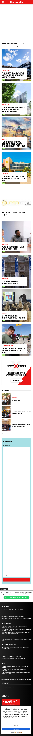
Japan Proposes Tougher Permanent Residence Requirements (16, 679)
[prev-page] (2, 434)
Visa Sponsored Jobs (7, 345)
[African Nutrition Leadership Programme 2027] (6, 399)
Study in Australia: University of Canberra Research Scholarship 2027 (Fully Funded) (13, 75)
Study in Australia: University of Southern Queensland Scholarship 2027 (13, 178)
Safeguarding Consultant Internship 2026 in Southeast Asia (13, 317)
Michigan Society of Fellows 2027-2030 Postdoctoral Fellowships (21, 425)
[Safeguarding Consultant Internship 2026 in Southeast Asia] (16, 305)
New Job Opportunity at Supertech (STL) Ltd (13, 213)
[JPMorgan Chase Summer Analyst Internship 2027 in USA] (16, 237)
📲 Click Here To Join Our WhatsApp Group (16, 597)
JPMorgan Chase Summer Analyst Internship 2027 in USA (13, 248)
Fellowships (15, 423)
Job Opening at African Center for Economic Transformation (16, 618)
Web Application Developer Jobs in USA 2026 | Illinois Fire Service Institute (13, 350)
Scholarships (5, 70)
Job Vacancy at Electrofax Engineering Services (13, 616)
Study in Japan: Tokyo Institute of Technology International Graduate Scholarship (13, 109)
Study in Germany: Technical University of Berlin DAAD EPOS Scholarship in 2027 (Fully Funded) (13, 144)
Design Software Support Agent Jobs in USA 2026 (13, 658)
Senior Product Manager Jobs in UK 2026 (11, 656)
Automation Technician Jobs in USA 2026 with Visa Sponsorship (21, 412)
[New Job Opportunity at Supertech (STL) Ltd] (16, 202)
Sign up (16, 579)
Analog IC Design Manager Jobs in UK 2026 (11, 650)
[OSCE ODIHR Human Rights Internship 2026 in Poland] (16, 271)
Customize (16, 722)
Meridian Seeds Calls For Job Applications (12, 611)
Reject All (16, 725)
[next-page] (5, 434)
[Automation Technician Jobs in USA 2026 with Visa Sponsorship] (6, 412)
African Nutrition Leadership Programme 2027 (19, 399)
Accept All (16, 729)
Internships (5, 244)
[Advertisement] (16, 21)
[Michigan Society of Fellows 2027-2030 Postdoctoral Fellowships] (6, 425)
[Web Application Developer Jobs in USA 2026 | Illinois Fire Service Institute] (16, 340)
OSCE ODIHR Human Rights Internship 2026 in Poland (10, 282)
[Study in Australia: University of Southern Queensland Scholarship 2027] (16, 168)
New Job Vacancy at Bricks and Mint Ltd (11, 614)
